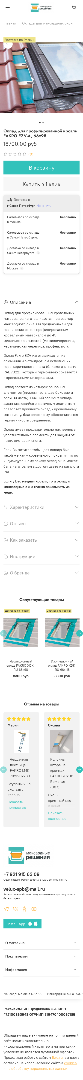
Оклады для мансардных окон (47, 23)
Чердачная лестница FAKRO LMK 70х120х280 (20, 767)
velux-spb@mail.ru (24, 889)
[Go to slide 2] (43, 122)
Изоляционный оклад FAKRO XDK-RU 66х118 (62, 665)
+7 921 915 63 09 (21, 874)
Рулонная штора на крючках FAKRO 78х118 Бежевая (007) (61, 773)
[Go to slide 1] (40, 122)
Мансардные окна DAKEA (22, 994)
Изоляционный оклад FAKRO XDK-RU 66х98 (20, 665)
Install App (17, 923)
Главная (9, 23)
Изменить (43, 206)
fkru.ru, (58, 1057)
